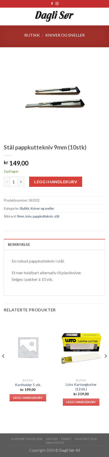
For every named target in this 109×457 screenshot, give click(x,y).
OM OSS (52, 439)
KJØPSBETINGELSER (27, 439)
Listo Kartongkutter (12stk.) (81, 387)
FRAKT (66, 439)
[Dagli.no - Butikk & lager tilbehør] (54, 16)
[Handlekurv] (102, 16)
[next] (105, 366)
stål (56, 216)
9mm (20, 216)
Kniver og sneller (65, 35)
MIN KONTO (55, 443)
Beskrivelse (19, 244)
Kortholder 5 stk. (28, 385)
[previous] (3, 366)
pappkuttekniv (43, 216)
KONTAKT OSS (86, 439)
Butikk (32, 35)
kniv (28, 216)
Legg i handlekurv (55, 181)
